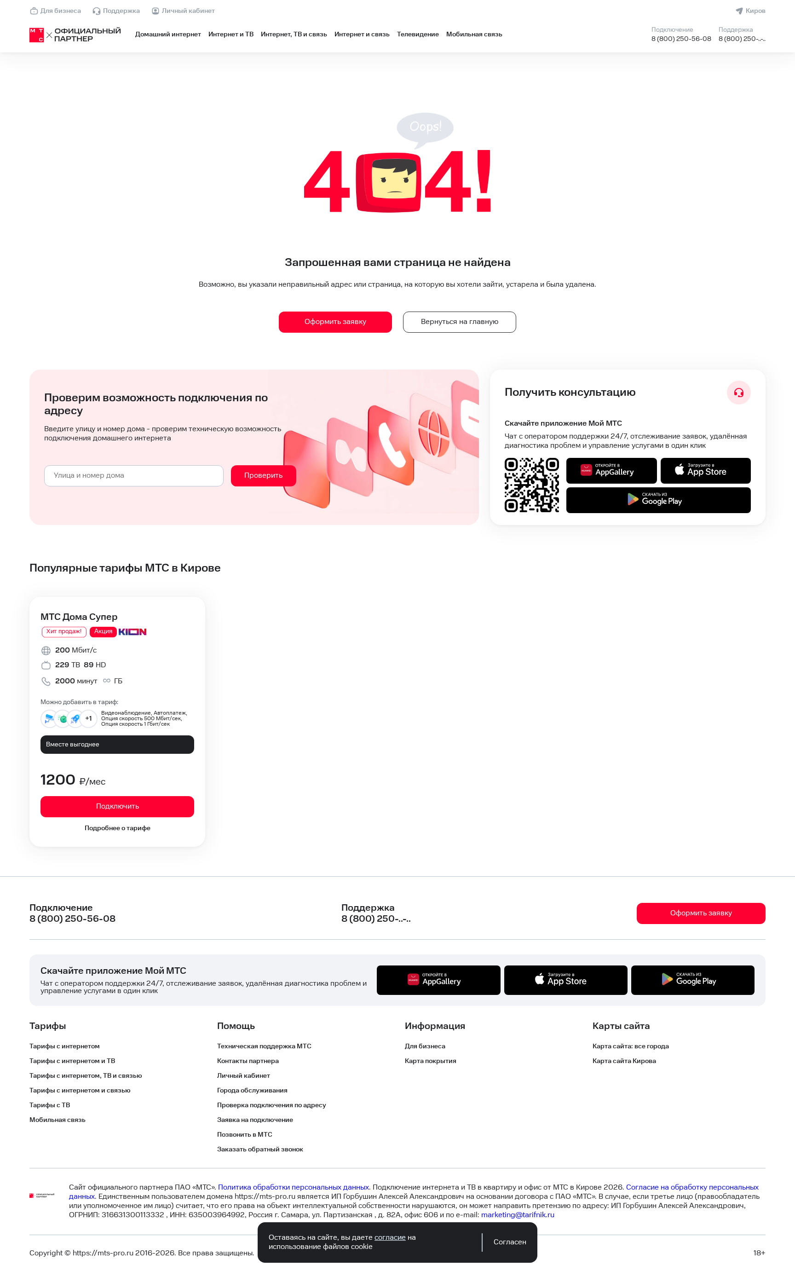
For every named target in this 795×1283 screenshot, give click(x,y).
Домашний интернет (168, 34)
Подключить (117, 806)
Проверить (263, 475)
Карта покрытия (430, 1061)
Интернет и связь (362, 34)
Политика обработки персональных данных (293, 1187)
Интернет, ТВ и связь (294, 34)
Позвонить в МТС (244, 1135)
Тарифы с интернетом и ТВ (72, 1061)
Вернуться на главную (459, 322)
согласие (390, 1237)
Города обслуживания (252, 1090)
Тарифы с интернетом (64, 1046)
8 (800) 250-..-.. (742, 39)
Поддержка (121, 11)
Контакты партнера (248, 1061)
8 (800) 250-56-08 (681, 39)
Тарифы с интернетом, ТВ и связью (85, 1076)
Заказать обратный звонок (260, 1149)
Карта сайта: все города (631, 1046)
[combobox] (134, 475)
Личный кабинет (188, 11)
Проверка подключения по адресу (271, 1105)
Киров (756, 11)
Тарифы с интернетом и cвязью (80, 1090)
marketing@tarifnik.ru (517, 1215)
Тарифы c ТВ (49, 1105)
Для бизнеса (60, 11)
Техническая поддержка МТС (264, 1046)
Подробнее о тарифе (117, 828)
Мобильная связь (474, 34)
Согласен (510, 1242)
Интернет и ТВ (230, 34)
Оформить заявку (335, 322)
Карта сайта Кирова (624, 1061)
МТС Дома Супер (79, 617)
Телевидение (418, 34)
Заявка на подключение (255, 1120)
